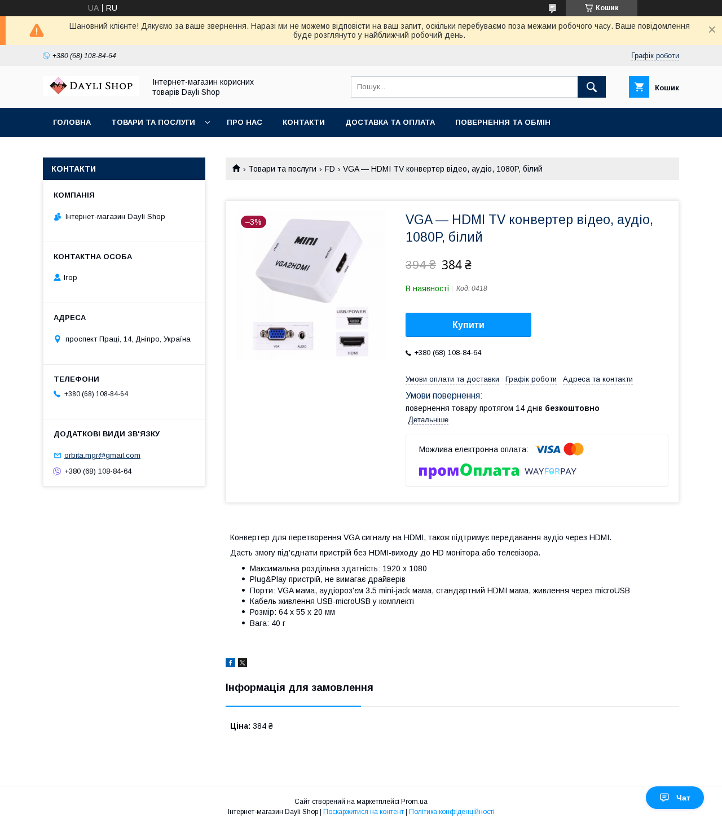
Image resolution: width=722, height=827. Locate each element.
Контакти (304, 122)
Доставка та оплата (390, 122)
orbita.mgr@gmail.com (102, 455)
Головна (72, 122)
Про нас (244, 122)
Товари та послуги (153, 122)
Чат (683, 797)
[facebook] (230, 664)
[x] (242, 664)
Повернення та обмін (503, 122)
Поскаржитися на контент (363, 812)
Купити (468, 325)
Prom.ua (414, 802)
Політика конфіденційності (452, 812)
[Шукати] (592, 87)
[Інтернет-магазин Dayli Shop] (91, 93)
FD (330, 168)
